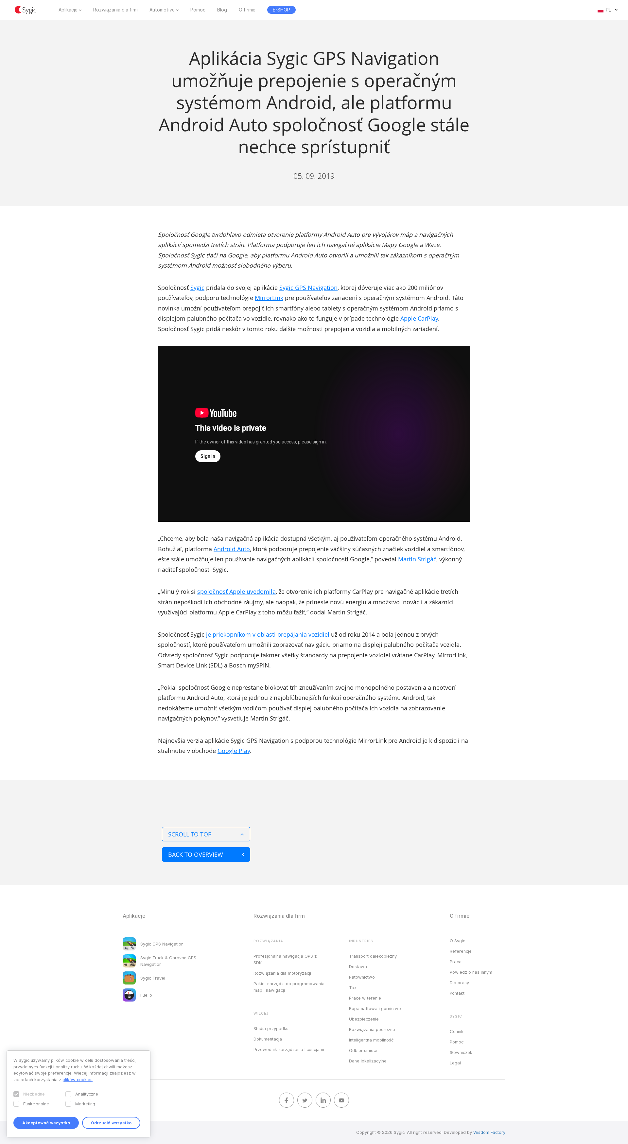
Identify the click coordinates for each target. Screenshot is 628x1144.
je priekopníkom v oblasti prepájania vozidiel (267, 634)
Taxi (353, 987)
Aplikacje (68, 9)
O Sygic (457, 940)
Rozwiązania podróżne (372, 1029)
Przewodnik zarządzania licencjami (288, 1049)
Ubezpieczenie (364, 1019)
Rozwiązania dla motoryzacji (282, 973)
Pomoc (197, 9)
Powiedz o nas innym (471, 972)
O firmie (247, 9)
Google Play (234, 751)
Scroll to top (190, 834)
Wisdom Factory (489, 1132)
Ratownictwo (362, 977)
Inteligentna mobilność (371, 1039)
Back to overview (195, 854)
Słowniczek (461, 1052)
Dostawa (358, 966)
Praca (456, 961)
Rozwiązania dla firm (115, 9)
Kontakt (457, 993)
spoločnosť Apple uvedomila (236, 591)
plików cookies (77, 1079)
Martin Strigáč (417, 559)
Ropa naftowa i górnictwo (375, 1008)
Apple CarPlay (419, 318)
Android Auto (232, 549)
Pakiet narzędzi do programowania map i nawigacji (288, 987)
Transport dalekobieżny (373, 956)
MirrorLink (269, 298)
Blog (222, 9)
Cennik (456, 1031)
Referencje (461, 951)
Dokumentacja (267, 1038)
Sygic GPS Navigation (308, 287)
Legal (455, 1062)
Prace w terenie (365, 998)
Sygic (197, 287)
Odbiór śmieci (363, 1050)
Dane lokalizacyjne (368, 1060)
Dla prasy (459, 982)
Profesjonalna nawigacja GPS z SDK (285, 959)
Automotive (162, 9)
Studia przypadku (270, 1028)
